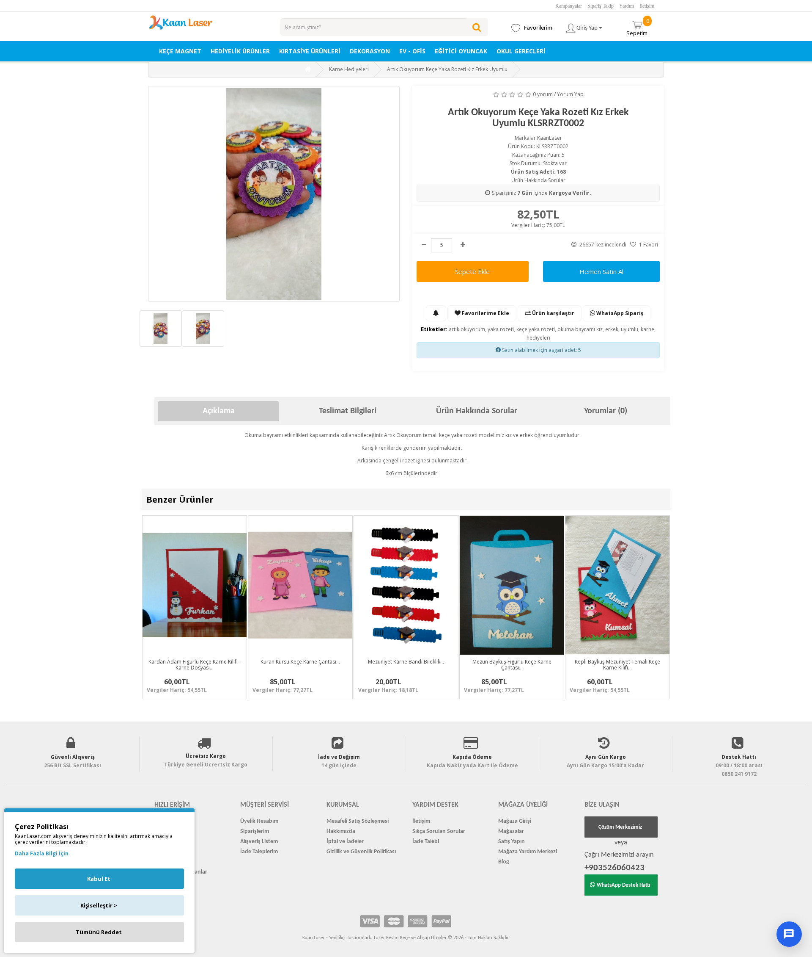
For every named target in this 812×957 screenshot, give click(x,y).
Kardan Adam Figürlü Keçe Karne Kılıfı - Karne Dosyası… (194, 664)
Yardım (626, 6)
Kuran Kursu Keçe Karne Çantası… (300, 661)
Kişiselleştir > (98, 905)
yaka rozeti (501, 329)
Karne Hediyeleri (349, 69)
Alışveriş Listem (259, 841)
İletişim (646, 6)
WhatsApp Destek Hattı (623, 885)
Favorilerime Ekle (485, 313)
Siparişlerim (254, 831)
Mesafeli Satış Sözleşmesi (357, 821)
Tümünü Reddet (99, 932)
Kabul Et (98, 878)
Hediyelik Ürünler (240, 51)
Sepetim (637, 27)
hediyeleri (538, 337)
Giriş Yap (587, 28)
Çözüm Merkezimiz (620, 827)
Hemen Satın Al (601, 271)
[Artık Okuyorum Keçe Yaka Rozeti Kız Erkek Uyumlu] (274, 194)
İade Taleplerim (259, 852)
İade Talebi (425, 841)
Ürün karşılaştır (552, 313)
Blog (503, 862)
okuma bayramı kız (580, 329)
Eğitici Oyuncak (461, 51)
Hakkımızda (340, 831)
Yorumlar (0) (605, 411)
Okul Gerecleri (521, 51)
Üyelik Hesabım (259, 821)
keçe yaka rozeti (535, 329)
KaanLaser (549, 137)
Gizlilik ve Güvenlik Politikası (361, 852)
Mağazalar (511, 831)
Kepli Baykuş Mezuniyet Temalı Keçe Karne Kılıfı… (617, 664)
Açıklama (219, 411)
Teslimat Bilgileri (347, 411)
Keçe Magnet (180, 51)
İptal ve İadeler (345, 841)
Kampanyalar (568, 6)
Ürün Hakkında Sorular (538, 180)
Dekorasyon (370, 51)
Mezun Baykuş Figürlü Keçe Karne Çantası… (511, 664)
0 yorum (543, 94)
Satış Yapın (511, 841)
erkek (611, 329)
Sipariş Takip (600, 6)
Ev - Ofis (412, 51)
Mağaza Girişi (514, 821)
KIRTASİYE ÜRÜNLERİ (309, 51)
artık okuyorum (467, 329)
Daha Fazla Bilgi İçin (42, 853)
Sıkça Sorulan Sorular (438, 831)
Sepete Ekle (472, 271)
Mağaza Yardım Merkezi (527, 852)
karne (647, 329)
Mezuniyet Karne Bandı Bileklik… (406, 661)
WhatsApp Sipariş (619, 313)
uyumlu (629, 329)
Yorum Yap (570, 94)
